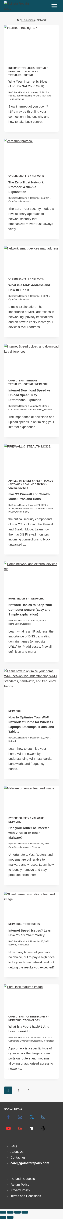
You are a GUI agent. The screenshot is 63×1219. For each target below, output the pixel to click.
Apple (12, 481)
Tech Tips (29, 71)
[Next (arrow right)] (10, 1217)
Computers (16, 381)
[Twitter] (31, 1116)
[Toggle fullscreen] (10, 1212)
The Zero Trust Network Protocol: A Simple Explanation (26, 187)
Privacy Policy (20, 1190)
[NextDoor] (31, 1128)
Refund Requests (22, 1179)
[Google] (20, 1128)
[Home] (17, 19)
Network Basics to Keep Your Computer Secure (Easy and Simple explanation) (30, 609)
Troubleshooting (20, 75)
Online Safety (18, 488)
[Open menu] (54, 6)
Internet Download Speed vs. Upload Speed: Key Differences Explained (29, 395)
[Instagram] (43, 1116)
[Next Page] (29, 1090)
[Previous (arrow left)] (3, 1217)
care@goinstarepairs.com (29, 1163)
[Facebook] (8, 1116)
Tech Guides (31, 924)
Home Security (18, 599)
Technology (31, 1020)
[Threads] (43, 1128)
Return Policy (19, 1184)
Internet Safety (30, 481)
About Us (16, 1151)
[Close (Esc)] (25, 1212)
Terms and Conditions (25, 1196)
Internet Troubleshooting (27, 68)
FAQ (13, 1146)
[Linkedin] (20, 1116)
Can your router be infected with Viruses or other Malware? (29, 832)
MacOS (48, 481)
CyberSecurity (18, 176)
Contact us (18, 1157)
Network (14, 71)
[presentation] (31, 43)
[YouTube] (8, 1128)
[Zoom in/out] (3, 1212)
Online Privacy (35, 484)
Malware (38, 818)
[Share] (17, 1212)
